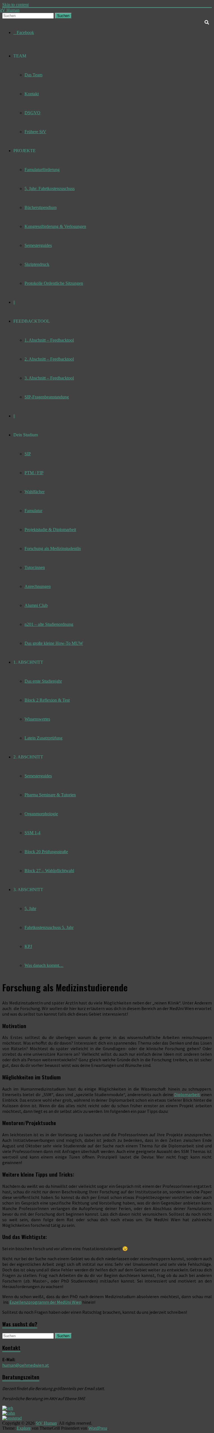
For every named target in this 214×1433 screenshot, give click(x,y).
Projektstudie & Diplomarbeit (50, 529)
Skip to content (15, 4)
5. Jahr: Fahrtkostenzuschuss (50, 188)
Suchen (63, 16)
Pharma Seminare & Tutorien (50, 794)
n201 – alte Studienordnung (49, 624)
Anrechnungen (38, 586)
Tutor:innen (35, 567)
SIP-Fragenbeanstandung (47, 397)
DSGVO (32, 112)
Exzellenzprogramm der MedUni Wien (45, 1302)
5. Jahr (30, 908)
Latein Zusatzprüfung (43, 738)
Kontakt (32, 93)
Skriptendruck (37, 264)
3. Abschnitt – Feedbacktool (49, 378)
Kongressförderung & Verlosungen (55, 226)
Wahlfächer (35, 491)
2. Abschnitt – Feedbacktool (49, 359)
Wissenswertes (37, 719)
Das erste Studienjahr (43, 681)
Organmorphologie (41, 813)
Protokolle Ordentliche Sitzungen (54, 283)
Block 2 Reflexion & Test (47, 700)
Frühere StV (35, 131)
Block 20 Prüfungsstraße (46, 851)
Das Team (33, 74)
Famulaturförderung (42, 169)
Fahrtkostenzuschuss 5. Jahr (49, 927)
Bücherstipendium (41, 207)
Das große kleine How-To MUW (54, 643)
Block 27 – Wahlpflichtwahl (49, 870)
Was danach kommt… (44, 965)
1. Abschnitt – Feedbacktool (49, 340)
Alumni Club (36, 605)
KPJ (28, 946)
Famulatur (33, 510)
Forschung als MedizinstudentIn (53, 548)
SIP (28, 453)
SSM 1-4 (32, 832)
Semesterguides (38, 245)
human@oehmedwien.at (25, 1365)
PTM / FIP (34, 472)
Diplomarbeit (187, 1094)
